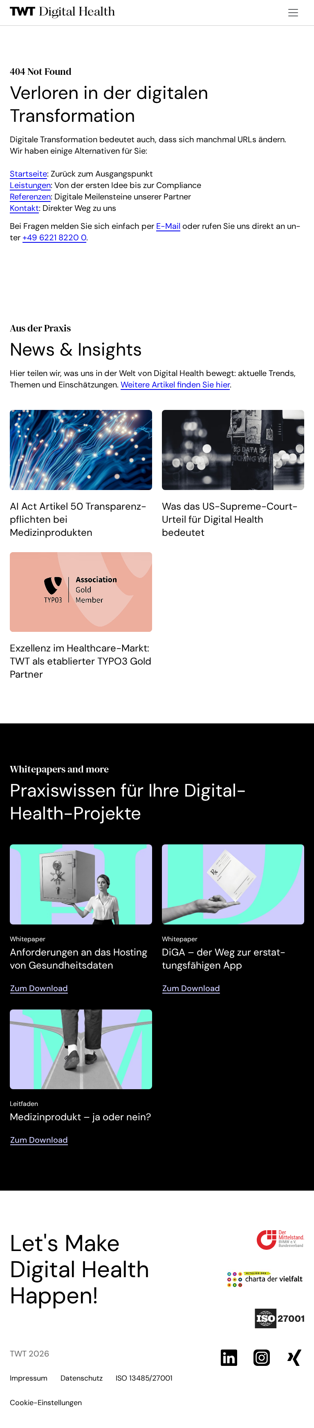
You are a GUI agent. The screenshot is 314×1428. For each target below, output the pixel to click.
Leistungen (30, 185)
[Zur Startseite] (62, 13)
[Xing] (294, 1358)
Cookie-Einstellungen (46, 1403)
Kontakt (24, 208)
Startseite (28, 173)
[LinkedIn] (229, 1358)
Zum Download (39, 988)
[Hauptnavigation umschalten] (293, 12)
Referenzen (30, 196)
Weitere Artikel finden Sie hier (175, 384)
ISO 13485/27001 (144, 1378)
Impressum (28, 1378)
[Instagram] (261, 1358)
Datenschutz (82, 1378)
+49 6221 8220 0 (54, 237)
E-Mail (168, 226)
